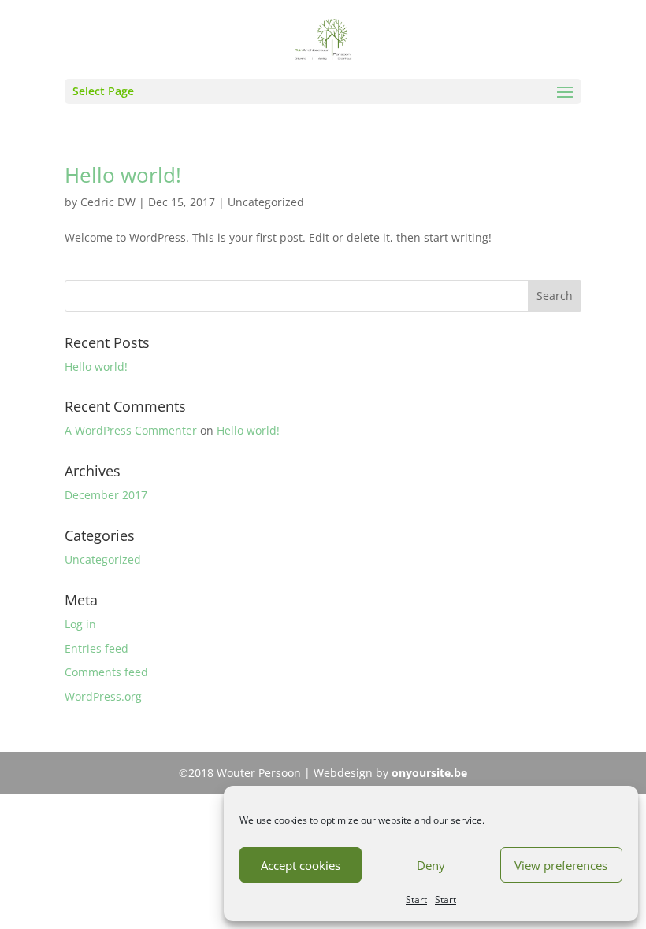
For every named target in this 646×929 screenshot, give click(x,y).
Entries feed (96, 648)
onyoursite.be (429, 772)
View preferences (560, 865)
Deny (431, 865)
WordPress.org (103, 696)
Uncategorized (266, 201)
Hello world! (123, 175)
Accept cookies (300, 865)
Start (416, 899)
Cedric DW (108, 201)
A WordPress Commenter (131, 430)
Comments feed (106, 671)
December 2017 (106, 494)
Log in (80, 623)
